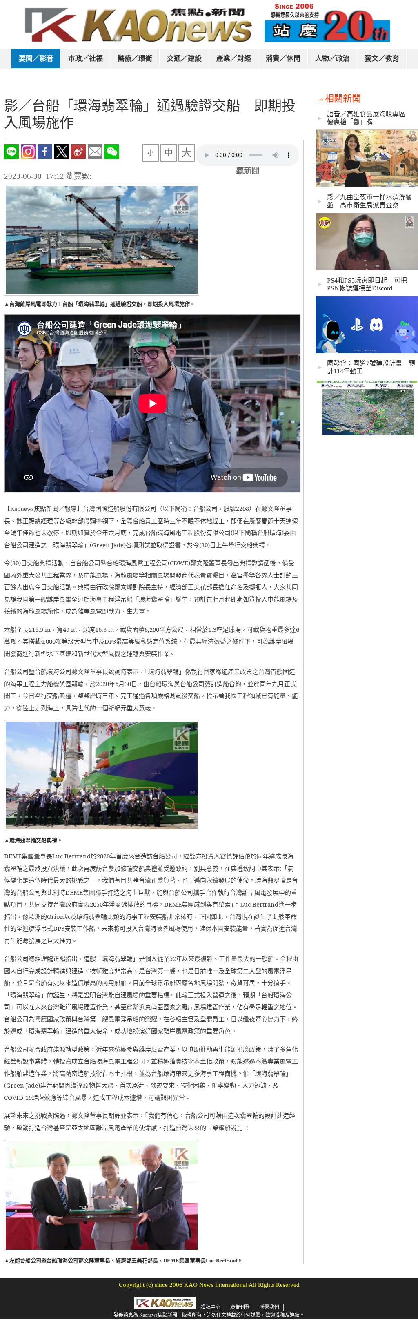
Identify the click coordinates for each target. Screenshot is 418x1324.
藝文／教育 (382, 58)
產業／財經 (233, 58)
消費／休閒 (283, 58)
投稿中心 (210, 1307)
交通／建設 (184, 58)
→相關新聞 (338, 98)
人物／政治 (332, 58)
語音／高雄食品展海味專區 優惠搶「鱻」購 (369, 118)
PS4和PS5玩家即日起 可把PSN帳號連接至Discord (367, 284)
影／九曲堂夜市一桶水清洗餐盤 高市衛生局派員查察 (369, 201)
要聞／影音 (36, 58)
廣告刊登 (240, 1307)
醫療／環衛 (135, 58)
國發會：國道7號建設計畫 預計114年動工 (371, 367)
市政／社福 (85, 58)
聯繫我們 (269, 1307)
